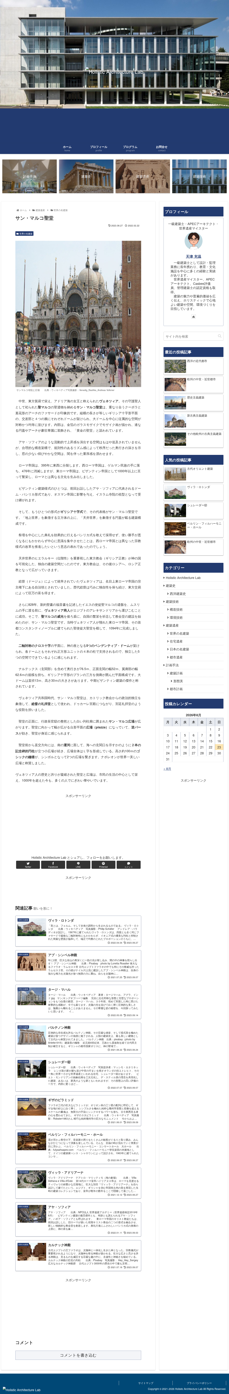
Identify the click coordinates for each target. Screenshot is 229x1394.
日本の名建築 (179, 649)
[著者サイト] (193, 316)
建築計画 (176, 673)
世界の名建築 (26, 233)
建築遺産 (172, 625)
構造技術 (176, 609)
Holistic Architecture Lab (183, 577)
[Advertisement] (78, 823)
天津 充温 (193, 256)
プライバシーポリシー (199, 1383)
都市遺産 (176, 657)
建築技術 (172, 601)
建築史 (171, 585)
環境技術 (176, 617)
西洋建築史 (178, 593)
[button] (219, 336)
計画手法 (172, 665)
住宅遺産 (176, 641)
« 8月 (167, 768)
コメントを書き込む (78, 1355)
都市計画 (176, 688)
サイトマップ (145, 1383)
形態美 (178, 680)
